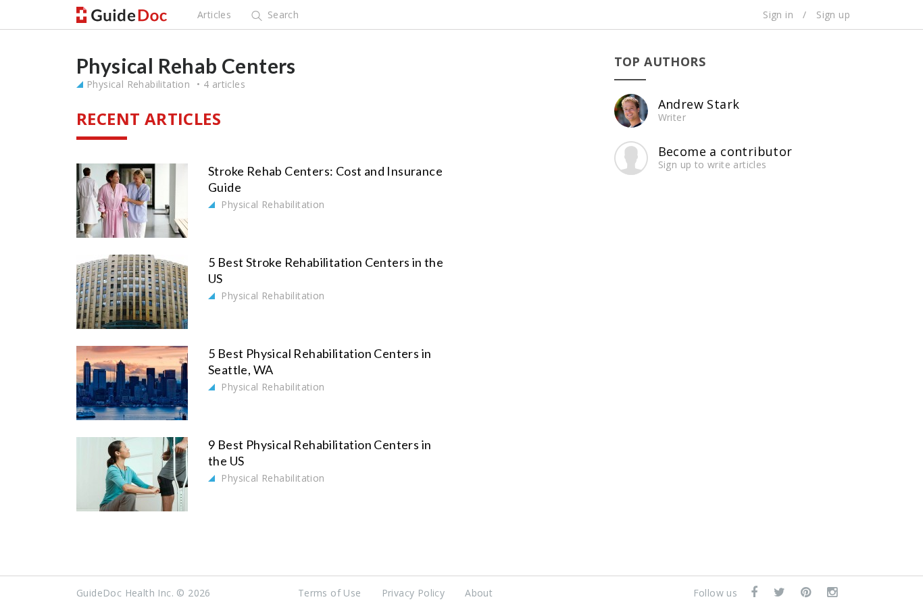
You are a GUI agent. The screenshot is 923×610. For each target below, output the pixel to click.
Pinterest (807, 593)
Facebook (755, 593)
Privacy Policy (413, 592)
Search (281, 14)
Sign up (833, 14)
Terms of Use (329, 592)
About (479, 592)
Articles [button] (214, 14)
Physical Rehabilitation (138, 84)
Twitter (780, 593)
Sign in (778, 14)
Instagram (833, 593)
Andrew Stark (699, 104)
